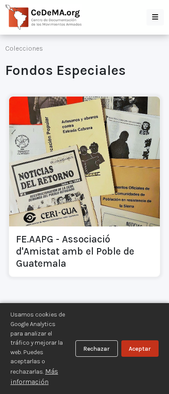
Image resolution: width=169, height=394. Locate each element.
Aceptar (140, 348)
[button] (155, 17)
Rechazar (96, 348)
